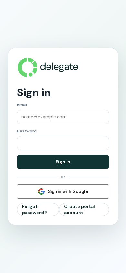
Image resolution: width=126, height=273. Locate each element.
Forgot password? (34, 209)
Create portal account (79, 209)
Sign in (63, 162)
